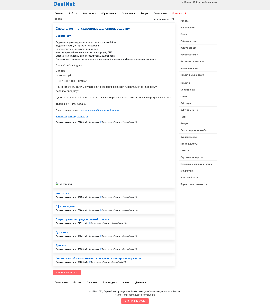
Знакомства (89, 13)
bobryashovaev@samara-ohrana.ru (100, 110)
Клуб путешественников (193, 184)
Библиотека (187, 170)
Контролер (62, 193)
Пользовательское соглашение (138, 294)
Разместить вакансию (192, 61)
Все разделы (110, 282)
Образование (108, 13)
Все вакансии (187, 27)
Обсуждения (187, 89)
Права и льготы (189, 143)
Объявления (128, 13)
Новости (185, 83)
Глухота (184, 150)
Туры (183, 116)
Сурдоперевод (188, 137)
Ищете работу (188, 48)
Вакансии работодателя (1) (72, 116)
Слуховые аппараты (191, 157)
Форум (144, 13)
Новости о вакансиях (192, 75)
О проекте (91, 282)
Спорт (183, 96)
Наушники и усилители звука (196, 164)
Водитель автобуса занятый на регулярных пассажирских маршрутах (98, 258)
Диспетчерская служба (193, 130)
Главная (59, 13)
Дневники (140, 282)
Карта (118, 294)
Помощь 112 (179, 13)
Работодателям (189, 54)
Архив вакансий (189, 68)
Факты (77, 282)
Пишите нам (160, 13)
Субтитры (185, 103)
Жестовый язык (189, 177)
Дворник (61, 245)
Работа (73, 13)
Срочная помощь (135, 301)
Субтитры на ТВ (189, 110)
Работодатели (188, 41)
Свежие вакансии (66, 272)
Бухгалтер (62, 232)
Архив (126, 282)
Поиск (183, 34)
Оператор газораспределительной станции (82, 219)
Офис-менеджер (66, 206)
